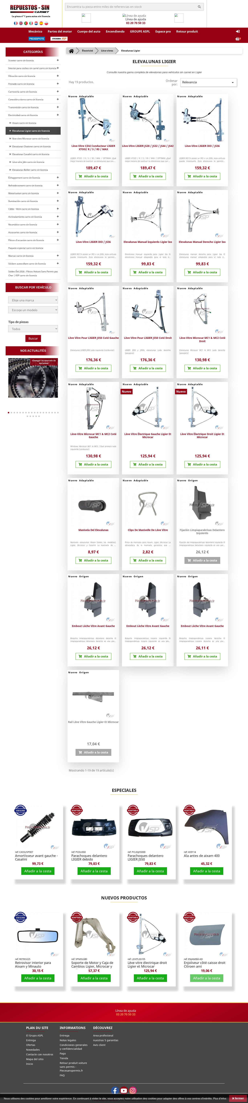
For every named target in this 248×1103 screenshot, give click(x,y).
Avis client (99, 1045)
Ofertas (30, 1045)
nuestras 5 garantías (105, 1040)
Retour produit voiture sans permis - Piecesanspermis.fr (73, 1066)
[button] (35, 31)
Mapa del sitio (34, 1059)
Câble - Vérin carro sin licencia (23, 208)
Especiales (124, 790)
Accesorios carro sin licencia (22, 232)
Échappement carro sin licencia (24, 177)
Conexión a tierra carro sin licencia (25, 99)
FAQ (62, 1075)
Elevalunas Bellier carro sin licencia (29, 169)
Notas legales (68, 1040)
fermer (239, 1098)
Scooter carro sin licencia (21, 60)
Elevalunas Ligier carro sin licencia (30, 130)
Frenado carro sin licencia (21, 83)
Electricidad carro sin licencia (23, 115)
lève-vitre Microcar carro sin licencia (30, 138)
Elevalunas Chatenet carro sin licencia (31, 146)
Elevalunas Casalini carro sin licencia (30, 154)
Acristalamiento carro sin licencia (25, 216)
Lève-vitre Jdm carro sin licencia (27, 162)
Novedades (33, 1049)
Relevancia (208, 82)
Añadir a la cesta (37, 871)
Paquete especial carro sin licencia (25, 248)
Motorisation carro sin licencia (23, 193)
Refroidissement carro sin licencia (25, 185)
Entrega (31, 1040)
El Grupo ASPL (34, 1035)
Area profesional (103, 1035)
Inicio (29, 1064)
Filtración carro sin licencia (21, 76)
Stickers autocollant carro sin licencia (27, 263)
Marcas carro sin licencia (21, 255)
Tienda (64, 1058)
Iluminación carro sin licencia (23, 201)
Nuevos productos (124, 898)
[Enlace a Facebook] (115, 1090)
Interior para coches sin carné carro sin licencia (32, 68)
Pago (63, 1053)
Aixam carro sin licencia (23, 123)
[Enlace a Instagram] (133, 1090)
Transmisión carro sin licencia (23, 107)
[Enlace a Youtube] (124, 1090)
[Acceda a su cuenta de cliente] (237, 31)
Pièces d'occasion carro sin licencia (26, 240)
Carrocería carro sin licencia (22, 91)
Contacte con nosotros (39, 1054)
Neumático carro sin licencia (22, 224)
